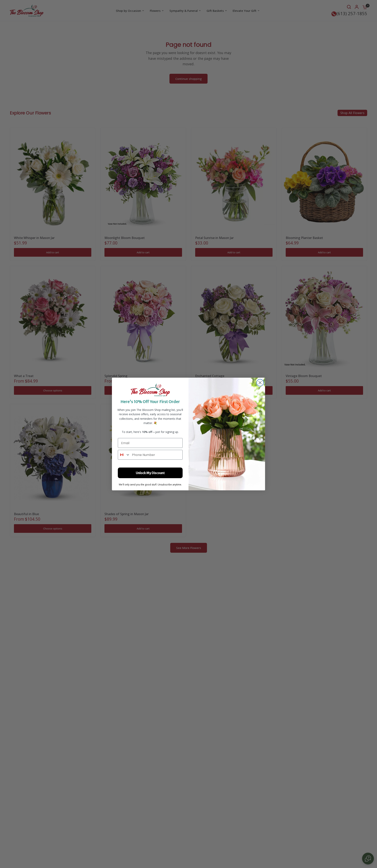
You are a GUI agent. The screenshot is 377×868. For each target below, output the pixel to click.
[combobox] (124, 454)
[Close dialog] (260, 382)
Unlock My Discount (150, 473)
